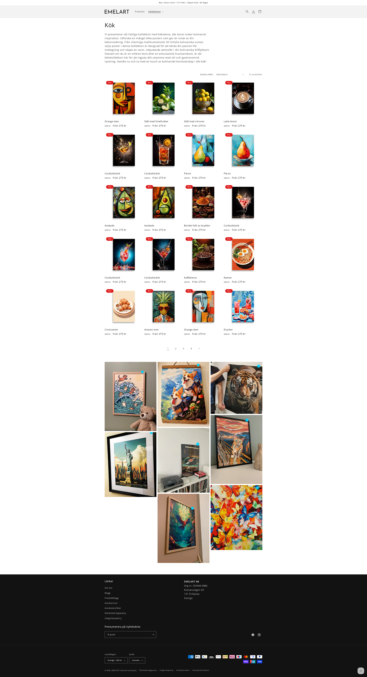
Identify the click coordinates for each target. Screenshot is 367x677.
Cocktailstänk (112, 173)
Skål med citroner (194, 121)
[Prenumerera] (153, 634)
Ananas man (151, 329)
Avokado (110, 225)
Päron (187, 173)
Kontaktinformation (201, 670)
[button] (156, 12)
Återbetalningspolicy (115, 613)
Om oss (108, 587)
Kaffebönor (190, 277)
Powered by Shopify (128, 670)
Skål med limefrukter (156, 121)
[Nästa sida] (199, 348)
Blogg (107, 593)
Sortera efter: (207, 74)
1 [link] (168, 348)
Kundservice (111, 603)
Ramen (228, 277)
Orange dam (112, 121)
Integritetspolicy (113, 618)
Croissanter (111, 329)
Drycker (228, 329)
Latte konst (230, 121)
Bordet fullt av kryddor (197, 225)
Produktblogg (111, 598)
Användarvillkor (113, 608)
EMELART (115, 670)
